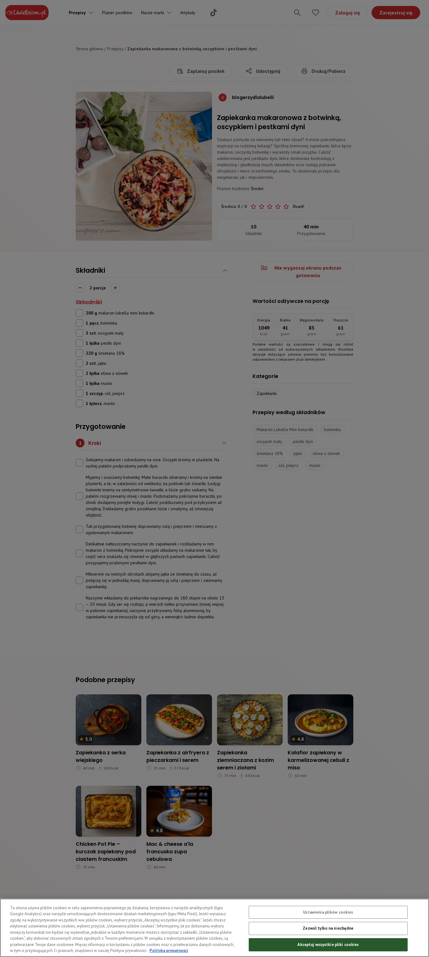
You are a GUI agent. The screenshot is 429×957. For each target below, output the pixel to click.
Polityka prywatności (168, 950)
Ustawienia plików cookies (328, 912)
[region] (214, 928)
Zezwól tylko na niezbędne (328, 928)
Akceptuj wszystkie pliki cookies (328, 944)
